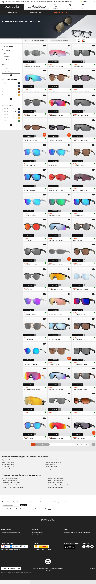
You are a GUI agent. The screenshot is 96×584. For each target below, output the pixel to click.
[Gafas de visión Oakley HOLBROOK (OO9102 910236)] (84, 300)
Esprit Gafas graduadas (55, 487)
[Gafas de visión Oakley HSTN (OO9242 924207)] (59, 77)
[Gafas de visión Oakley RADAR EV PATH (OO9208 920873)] (35, 77)
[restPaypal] (16, 546)
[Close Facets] (11, 40)
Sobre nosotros (6, 529)
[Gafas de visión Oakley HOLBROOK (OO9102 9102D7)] (84, 325)
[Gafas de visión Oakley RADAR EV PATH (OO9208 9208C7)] (59, 300)
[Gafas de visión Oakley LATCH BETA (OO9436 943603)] (84, 151)
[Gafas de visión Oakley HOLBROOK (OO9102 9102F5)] (84, 201)
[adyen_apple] (21, 546)
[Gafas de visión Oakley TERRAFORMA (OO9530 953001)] (59, 127)
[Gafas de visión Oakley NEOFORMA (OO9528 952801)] (84, 425)
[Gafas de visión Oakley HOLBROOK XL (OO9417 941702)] (84, 375)
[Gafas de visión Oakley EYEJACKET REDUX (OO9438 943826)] (84, 400)
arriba (92, 568)
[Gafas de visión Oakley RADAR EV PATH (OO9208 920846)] (59, 102)
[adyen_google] (25, 546)
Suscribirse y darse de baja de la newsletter (77, 532)
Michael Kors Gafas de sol (53, 462)
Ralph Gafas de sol (51, 466)
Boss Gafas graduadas (55, 482)
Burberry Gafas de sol (52, 469)
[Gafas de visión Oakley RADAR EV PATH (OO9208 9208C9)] (59, 276)
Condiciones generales (8, 572)
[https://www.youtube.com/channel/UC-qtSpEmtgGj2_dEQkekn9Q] (92, 547)
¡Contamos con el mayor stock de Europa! (17, 1)
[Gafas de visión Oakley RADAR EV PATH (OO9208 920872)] (59, 425)
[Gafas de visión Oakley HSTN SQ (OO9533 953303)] (59, 350)
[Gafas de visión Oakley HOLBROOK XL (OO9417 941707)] (35, 151)
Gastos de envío (37, 535)
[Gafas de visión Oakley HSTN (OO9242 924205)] (35, 276)
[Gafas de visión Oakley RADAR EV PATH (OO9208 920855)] (59, 226)
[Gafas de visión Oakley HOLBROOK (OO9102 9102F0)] (35, 176)
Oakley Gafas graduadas (9, 480)
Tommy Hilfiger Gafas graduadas (58, 485)
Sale (5, 53)
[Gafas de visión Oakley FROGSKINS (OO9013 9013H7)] (35, 300)
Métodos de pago (37, 532)
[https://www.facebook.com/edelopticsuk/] (84, 547)
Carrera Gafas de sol (8, 466)
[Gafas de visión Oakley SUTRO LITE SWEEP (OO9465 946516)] (35, 375)
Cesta (83, 8)
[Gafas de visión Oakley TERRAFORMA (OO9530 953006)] (35, 127)
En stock (6, 59)
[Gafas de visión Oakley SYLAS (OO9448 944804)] (59, 151)
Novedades (7, 50)
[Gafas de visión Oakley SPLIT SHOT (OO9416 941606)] (59, 325)
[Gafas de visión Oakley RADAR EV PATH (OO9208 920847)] (59, 52)
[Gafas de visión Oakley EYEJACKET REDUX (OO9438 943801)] (84, 77)
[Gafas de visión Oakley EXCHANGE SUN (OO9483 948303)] (84, 276)
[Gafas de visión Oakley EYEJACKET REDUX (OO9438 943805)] (35, 52)
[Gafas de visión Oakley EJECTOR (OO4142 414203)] (59, 400)
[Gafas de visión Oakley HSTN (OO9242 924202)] (35, 226)
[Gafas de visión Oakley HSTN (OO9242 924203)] (84, 251)
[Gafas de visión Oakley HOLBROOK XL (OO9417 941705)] (35, 251)
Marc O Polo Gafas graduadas (11, 485)
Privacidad (19, 572)
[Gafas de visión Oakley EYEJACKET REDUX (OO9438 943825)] (59, 176)
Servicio (35, 529)
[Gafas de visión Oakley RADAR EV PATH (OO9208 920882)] (84, 176)
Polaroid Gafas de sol (8, 469)
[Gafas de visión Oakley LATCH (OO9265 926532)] (35, 425)
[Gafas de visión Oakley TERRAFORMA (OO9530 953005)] (59, 251)
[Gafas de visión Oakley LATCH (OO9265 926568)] (35, 325)
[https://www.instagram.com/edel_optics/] (88, 547)
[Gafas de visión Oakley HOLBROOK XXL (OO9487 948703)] (84, 350)
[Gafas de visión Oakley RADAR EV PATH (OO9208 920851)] (84, 102)
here (49, 509)
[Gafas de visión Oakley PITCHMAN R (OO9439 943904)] (35, 350)
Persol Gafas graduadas (55, 478)
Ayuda (66, 529)
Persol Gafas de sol (8, 464)
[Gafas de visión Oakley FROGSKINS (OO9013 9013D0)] (35, 201)
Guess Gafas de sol (51, 464)
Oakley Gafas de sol (8, 462)
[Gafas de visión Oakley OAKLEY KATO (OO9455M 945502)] (35, 400)
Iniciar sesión (69, 8)
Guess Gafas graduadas (55, 480)
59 (77, 444)
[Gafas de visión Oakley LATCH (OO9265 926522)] (84, 226)
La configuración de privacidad (11, 532)
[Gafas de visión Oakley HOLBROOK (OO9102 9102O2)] (35, 102)
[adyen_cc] (2, 546)
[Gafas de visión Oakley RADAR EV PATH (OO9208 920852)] (84, 127)
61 (86, 444)
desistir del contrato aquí (11, 569)
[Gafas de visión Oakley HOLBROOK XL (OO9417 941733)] (59, 201)
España (85, 1)
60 (82, 444)
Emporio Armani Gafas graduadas (12, 487)
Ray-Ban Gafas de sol (8, 460)
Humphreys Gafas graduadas (11, 482)
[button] (12, 7)
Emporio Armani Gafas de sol (54, 460)
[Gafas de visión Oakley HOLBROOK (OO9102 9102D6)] (84, 52)
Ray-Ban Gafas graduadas (10, 478)
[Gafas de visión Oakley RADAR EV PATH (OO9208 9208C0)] (59, 375)
